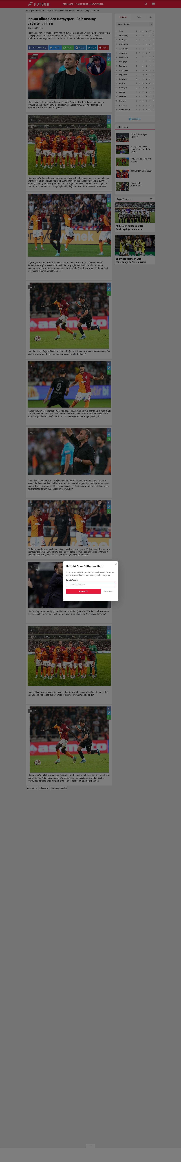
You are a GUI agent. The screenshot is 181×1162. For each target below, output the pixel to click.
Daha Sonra (108, 591)
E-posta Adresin (72, 580)
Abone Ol (83, 591)
